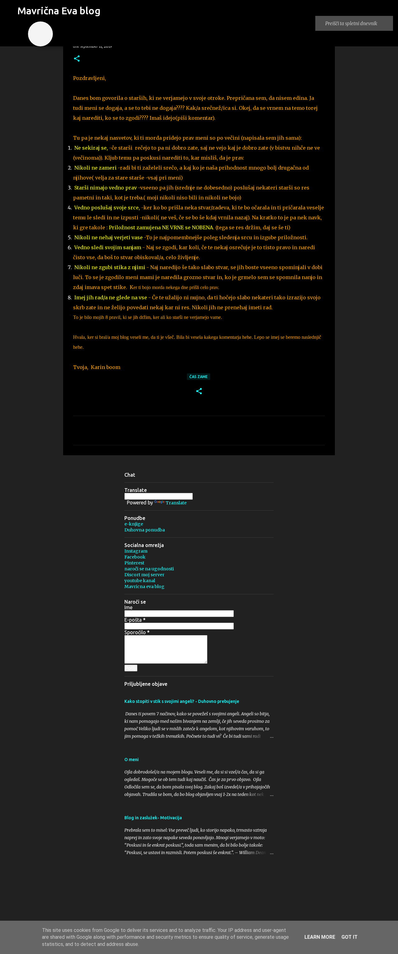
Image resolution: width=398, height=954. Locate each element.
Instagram (135, 551)
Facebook (135, 557)
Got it (349, 937)
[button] (77, 59)
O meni (131, 759)
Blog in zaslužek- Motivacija (153, 817)
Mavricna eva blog (144, 586)
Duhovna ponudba (144, 530)
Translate (176, 503)
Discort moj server (144, 575)
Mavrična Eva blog (58, 10)
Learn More (319, 937)
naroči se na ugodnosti (149, 569)
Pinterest (134, 563)
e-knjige (133, 524)
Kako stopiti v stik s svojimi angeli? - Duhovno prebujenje (181, 701)
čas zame (198, 377)
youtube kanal (139, 580)
